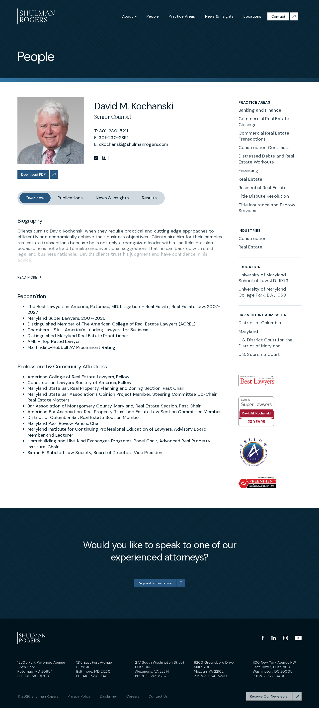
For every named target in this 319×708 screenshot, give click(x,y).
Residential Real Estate (263, 188)
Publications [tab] (70, 198)
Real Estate (250, 179)
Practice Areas (182, 16)
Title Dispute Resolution (264, 196)
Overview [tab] (35, 198)
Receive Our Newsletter (269, 696)
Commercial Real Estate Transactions (264, 136)
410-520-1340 (95, 676)
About (128, 16)
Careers (132, 696)
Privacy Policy (79, 696)
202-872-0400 (272, 676)
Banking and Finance (260, 110)
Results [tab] (149, 198)
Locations (252, 16)
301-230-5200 (36, 676)
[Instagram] (285, 638)
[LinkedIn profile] (96, 158)
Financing (248, 170)
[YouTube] (298, 638)
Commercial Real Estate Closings (264, 121)
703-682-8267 (154, 676)
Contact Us (158, 696)
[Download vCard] (105, 158)
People (153, 16)
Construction (253, 238)
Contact (278, 16)
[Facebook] (263, 638)
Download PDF (33, 174)
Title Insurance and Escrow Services (267, 208)
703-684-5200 (213, 676)
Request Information (155, 583)
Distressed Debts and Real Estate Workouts (266, 159)
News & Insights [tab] (112, 198)
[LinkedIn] (273, 638)
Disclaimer (108, 696)
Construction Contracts (264, 148)
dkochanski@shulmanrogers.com (133, 144)
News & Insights (219, 16)
